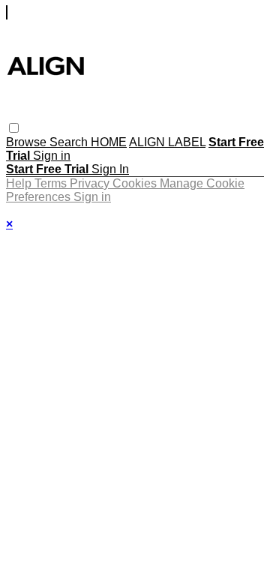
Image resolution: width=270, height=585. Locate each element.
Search (70, 142)
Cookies (136, 183)
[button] (14, 128)
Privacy (91, 183)
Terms (52, 183)
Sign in (51, 155)
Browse (28, 142)
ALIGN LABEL (167, 142)
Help (20, 183)
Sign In (110, 169)
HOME (109, 142)
